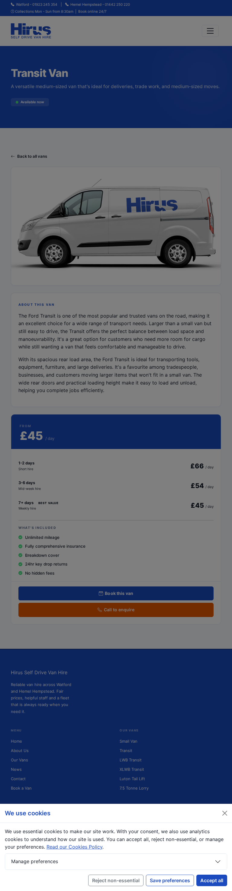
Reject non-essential (116, 880)
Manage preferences (34, 861)
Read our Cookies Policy (74, 847)
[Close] (225, 813)
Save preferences (170, 880)
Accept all (211, 880)
